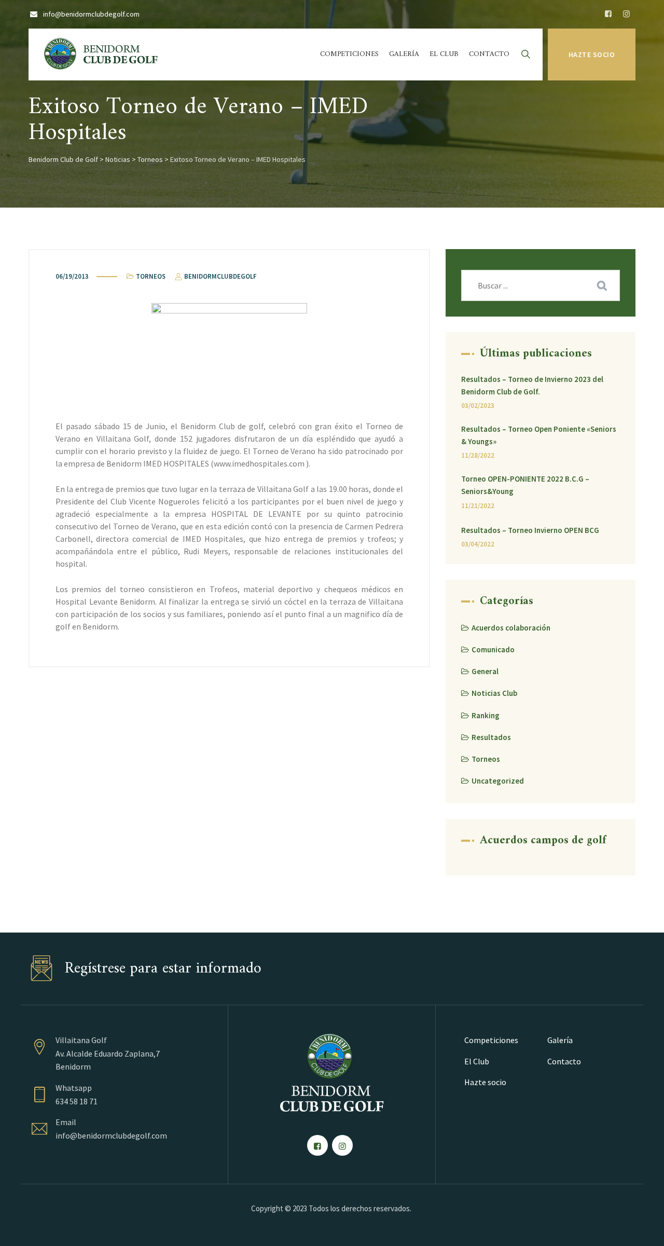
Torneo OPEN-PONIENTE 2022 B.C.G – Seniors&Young (525, 485)
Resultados (491, 737)
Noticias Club (494, 693)
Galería (404, 54)
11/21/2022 (477, 505)
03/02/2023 (477, 405)
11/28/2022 (477, 455)
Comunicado (493, 649)
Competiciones (349, 54)
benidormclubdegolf (220, 276)
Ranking (486, 715)
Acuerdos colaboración (511, 628)
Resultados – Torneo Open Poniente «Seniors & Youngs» (538, 435)
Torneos (150, 276)
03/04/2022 (477, 544)
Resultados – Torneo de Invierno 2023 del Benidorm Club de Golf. (532, 385)
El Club (444, 54)
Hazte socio (592, 54)
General (485, 671)
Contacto (489, 54)
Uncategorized (498, 781)
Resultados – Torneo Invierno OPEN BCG (530, 530)
